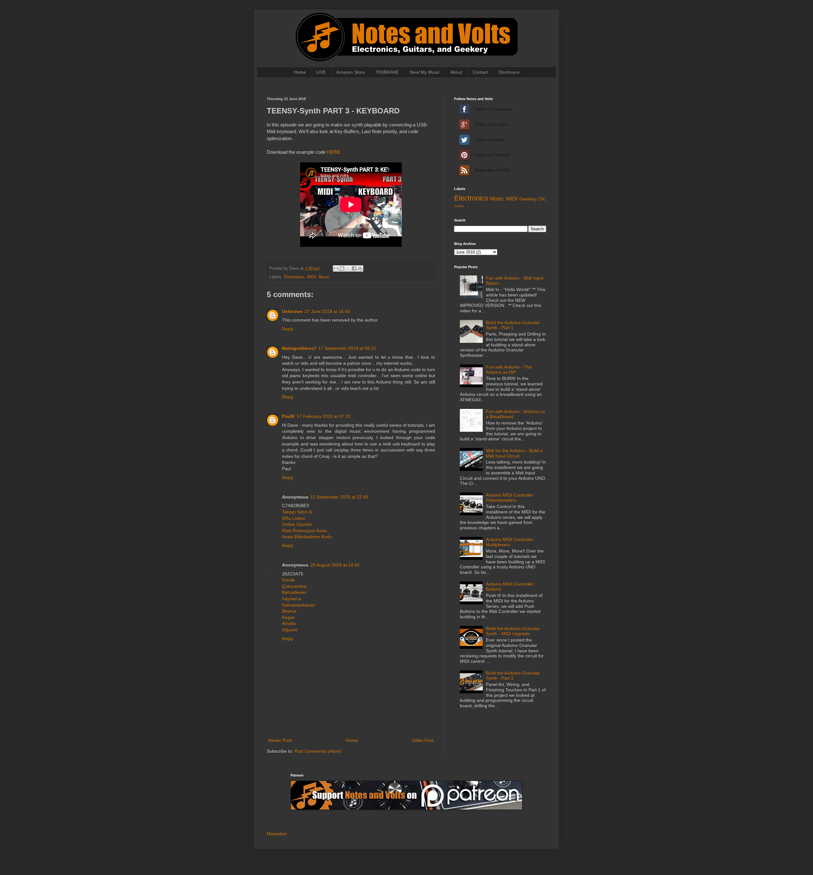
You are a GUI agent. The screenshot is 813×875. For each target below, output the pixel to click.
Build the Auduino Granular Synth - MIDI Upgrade (513, 631)
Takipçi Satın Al (297, 511)
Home (300, 72)
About (456, 72)
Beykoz (289, 611)
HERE (333, 152)
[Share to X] (348, 268)
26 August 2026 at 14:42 (334, 564)
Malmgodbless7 (299, 348)
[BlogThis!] (342, 268)
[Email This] (336, 268)
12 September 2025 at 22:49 (339, 496)
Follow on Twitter (464, 140)
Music (324, 277)
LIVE (321, 72)
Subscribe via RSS (464, 170)
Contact (480, 72)
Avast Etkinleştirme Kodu (307, 536)
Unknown (292, 311)
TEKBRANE (387, 72)
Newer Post (280, 740)
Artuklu (289, 623)
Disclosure (509, 72)
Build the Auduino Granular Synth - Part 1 (513, 325)
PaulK (288, 416)
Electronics (294, 277)
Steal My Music (424, 72)
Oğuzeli (289, 629)
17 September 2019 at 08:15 (347, 348)
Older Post (422, 740)
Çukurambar (294, 586)
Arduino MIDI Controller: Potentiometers (510, 497)
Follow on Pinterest (464, 155)
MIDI (311, 277)
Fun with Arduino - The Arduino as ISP (509, 369)
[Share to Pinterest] (360, 268)
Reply (287, 328)
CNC (542, 199)
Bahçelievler (294, 592)
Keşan (288, 617)
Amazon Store (350, 72)
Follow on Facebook (464, 109)
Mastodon (277, 833)
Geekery (527, 198)
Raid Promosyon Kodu (304, 530)
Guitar (459, 206)
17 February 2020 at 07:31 (324, 416)
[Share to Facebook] (354, 268)
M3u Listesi (293, 518)
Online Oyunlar (297, 524)
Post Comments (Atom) (317, 751)
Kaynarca (291, 598)
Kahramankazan (298, 604)
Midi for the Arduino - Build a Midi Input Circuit (514, 453)
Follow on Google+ (464, 124)
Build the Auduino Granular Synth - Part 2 (513, 675)
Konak (288, 579)
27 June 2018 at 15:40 (327, 311)
